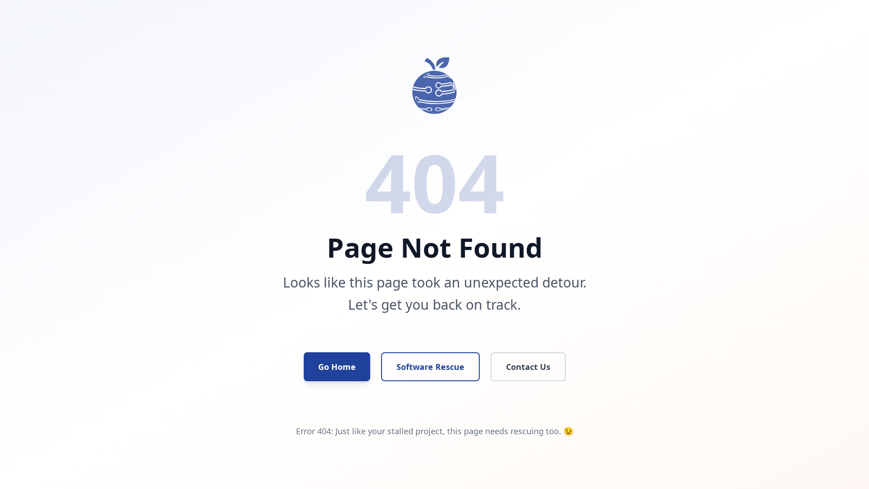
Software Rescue (430, 366)
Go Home (337, 366)
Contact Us (528, 366)
